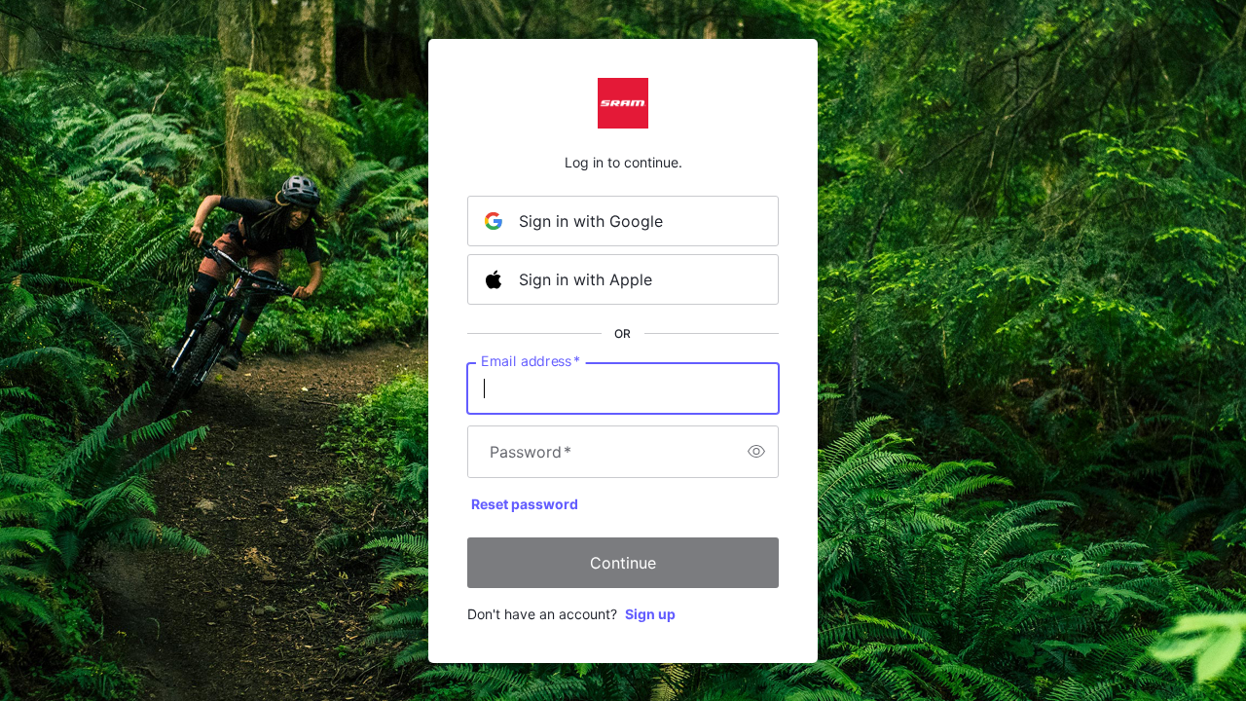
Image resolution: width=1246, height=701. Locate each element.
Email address (530, 360)
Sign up (650, 614)
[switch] (756, 451)
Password (530, 452)
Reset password (524, 504)
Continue (623, 562)
